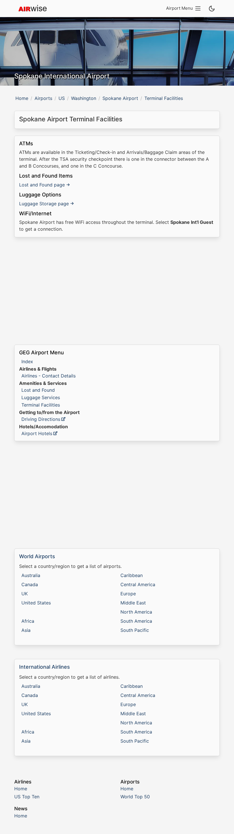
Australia (30, 575)
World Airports (37, 556)
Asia (26, 630)
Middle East (133, 603)
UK (24, 593)
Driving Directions (40, 419)
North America (136, 612)
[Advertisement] (117, 291)
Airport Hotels (36, 433)
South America (136, 621)
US (61, 98)
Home (21, 98)
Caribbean (131, 575)
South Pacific (134, 630)
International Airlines (44, 667)
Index (27, 361)
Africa (27, 621)
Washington (83, 98)
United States (36, 603)
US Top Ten (26, 796)
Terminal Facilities (40, 405)
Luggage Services (40, 397)
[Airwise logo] (32, 8)
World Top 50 (135, 796)
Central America (137, 584)
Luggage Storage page (44, 203)
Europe (128, 593)
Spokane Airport (120, 98)
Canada (29, 584)
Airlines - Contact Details (48, 376)
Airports (43, 98)
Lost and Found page (42, 185)
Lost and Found (38, 390)
